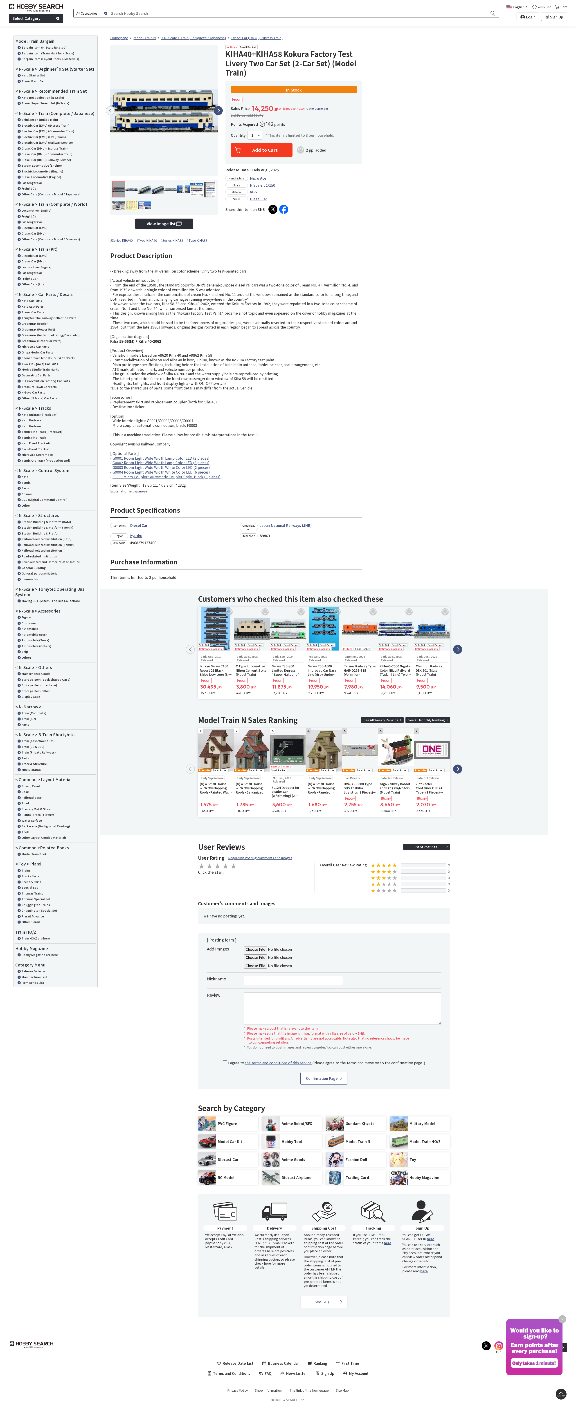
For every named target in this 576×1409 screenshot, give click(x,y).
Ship (25, 651)
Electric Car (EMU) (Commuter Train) (48, 131)
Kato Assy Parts (33, 306)
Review (213, 995)
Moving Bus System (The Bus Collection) (51, 601)
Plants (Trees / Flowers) (39, 814)
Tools (25, 832)
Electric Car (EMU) (34, 228)
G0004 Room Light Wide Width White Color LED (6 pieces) (161, 472)
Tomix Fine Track (34, 437)
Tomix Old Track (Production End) (46, 460)
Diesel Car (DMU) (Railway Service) (46, 160)
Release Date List (34, 971)
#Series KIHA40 (121, 240)
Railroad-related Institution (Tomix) (48, 545)
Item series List (33, 982)
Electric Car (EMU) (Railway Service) (47, 142)
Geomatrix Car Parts (36, 375)
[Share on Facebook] (283, 209)
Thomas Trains (32, 893)
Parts (25, 724)
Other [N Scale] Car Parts (39, 398)
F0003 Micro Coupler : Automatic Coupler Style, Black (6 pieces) (166, 476)
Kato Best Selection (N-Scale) (43, 97)
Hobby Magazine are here (40, 955)
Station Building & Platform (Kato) (46, 522)
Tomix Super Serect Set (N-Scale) (45, 103)
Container (29, 623)
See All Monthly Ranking (426, 720)
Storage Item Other (36, 691)
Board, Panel (31, 786)
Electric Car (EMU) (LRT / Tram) (44, 137)
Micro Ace (258, 178)
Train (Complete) (34, 713)
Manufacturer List (34, 977)
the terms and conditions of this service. (278, 1062)
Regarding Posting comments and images (260, 858)
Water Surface (32, 820)
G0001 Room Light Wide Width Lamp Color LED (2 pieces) (160, 458)
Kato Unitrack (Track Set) (40, 414)
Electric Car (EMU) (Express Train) (46, 125)
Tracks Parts (30, 876)
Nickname (216, 979)
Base (25, 791)
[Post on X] (272, 209)
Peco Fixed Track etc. (37, 449)
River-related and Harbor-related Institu (51, 562)
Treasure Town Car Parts (39, 387)
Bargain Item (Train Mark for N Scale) (48, 53)
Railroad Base (32, 797)
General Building (34, 568)
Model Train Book (34, 854)
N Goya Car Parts (33, 392)
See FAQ (322, 1301)
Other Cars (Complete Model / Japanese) (51, 194)
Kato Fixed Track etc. (37, 443)
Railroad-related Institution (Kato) (47, 539)
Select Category (26, 18)
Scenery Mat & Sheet (37, 809)
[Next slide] (218, 110)
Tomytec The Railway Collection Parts (49, 318)
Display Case (31, 696)
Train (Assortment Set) (38, 741)
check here (262, 1263)
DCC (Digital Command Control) (45, 499)
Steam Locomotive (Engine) (42, 165)
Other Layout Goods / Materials (44, 837)
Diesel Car (258, 198)
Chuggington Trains (36, 905)
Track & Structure (34, 764)
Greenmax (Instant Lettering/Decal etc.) (51, 335)
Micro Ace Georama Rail (38, 454)
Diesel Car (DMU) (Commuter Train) (47, 154)
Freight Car (30, 188)
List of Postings (425, 847)
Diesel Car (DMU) (34, 233)
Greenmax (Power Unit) (38, 329)
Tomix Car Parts (33, 312)
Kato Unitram (31, 426)
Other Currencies (317, 108)
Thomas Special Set (36, 899)
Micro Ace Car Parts (35, 346)
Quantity (238, 135)
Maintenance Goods (36, 673)
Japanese (140, 491)
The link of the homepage (309, 1390)
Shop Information (268, 1390)
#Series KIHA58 (172, 240)
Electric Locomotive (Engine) (42, 171)
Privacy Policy (237, 1390)
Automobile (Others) (36, 646)
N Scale (256, 185)
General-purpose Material (40, 573)
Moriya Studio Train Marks (40, 369)
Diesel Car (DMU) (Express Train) (45, 148)
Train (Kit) (29, 719)
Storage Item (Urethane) (39, 685)
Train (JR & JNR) (33, 747)
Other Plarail (31, 922)
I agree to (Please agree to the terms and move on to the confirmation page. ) (326, 1062)
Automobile (30, 628)
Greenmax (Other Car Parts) (41, 341)
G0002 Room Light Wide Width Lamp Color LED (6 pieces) (160, 462)
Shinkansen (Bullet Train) (40, 119)
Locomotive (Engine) (37, 210)
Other (26, 505)
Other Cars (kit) (33, 284)
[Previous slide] (110, 110)
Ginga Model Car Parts (37, 352)
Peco (25, 488)
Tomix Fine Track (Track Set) (42, 431)
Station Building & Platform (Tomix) (47, 527)
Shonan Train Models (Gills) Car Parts (48, 358)
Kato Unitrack (31, 420)
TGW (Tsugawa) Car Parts (40, 364)
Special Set (30, 887)
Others (27, 657)
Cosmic (27, 494)
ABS (253, 192)
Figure (26, 617)
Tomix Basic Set (33, 81)
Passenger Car (32, 183)
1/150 (270, 185)
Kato (25, 476)
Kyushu (136, 535)
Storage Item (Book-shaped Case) (46, 679)
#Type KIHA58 (197, 240)
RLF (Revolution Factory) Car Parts (46, 381)
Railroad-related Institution (42, 550)
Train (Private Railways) (39, 752)
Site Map (342, 1390)
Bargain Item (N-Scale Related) (44, 47)
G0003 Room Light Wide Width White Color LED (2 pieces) (161, 467)
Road (25, 803)
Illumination (30, 579)
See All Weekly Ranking (381, 720)
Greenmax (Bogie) (35, 323)
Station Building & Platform (41, 533)
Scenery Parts (31, 882)
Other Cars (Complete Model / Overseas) (51, 239)
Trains (26, 870)
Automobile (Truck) (35, 640)
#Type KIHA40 (146, 240)
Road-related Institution (39, 556)
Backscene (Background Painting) (46, 826)
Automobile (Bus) (34, 634)
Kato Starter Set (33, 75)
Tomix (26, 482)
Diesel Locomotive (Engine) (41, 177)
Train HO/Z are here (36, 938)
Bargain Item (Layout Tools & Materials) (50, 59)
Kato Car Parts (32, 300)
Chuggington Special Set (39, 910)
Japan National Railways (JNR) (286, 525)
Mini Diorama (31, 769)
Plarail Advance (33, 916)
